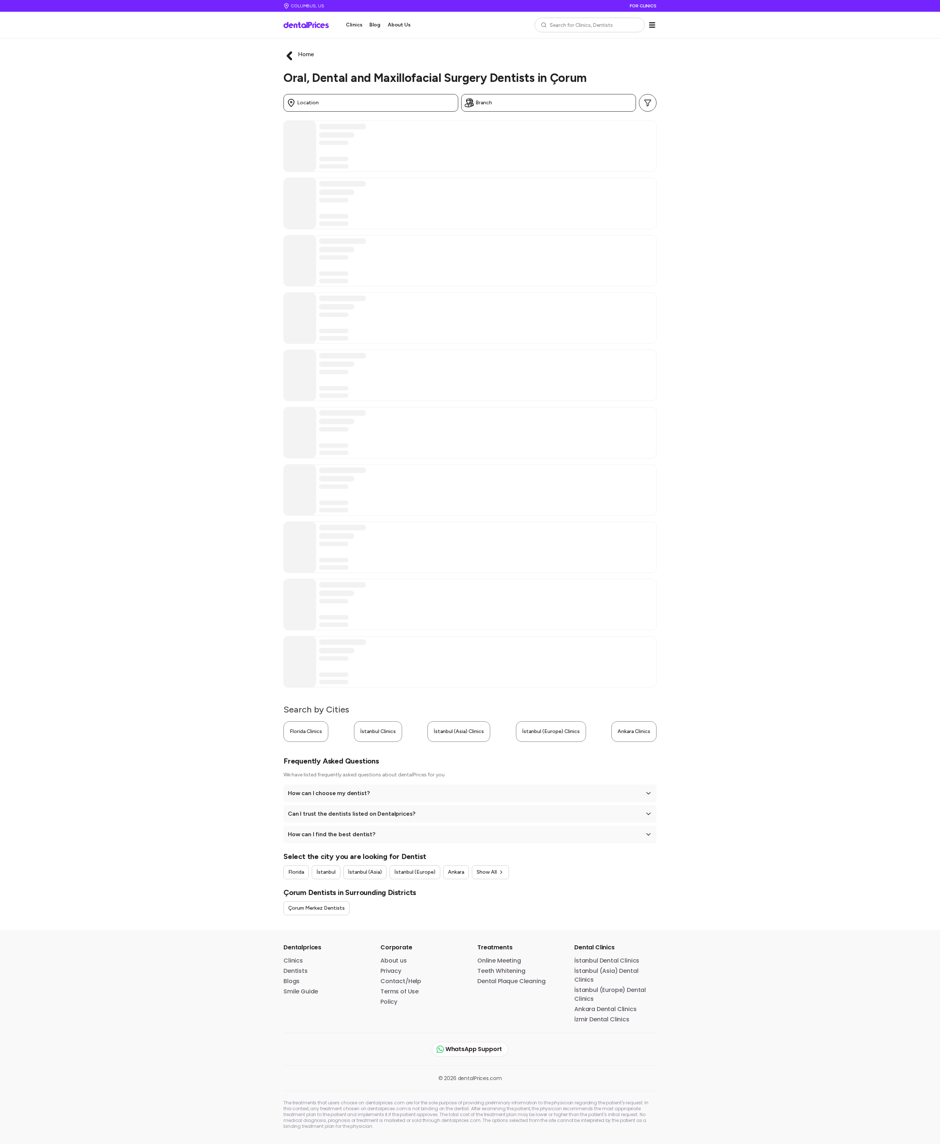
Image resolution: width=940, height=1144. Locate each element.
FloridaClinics (306, 731)
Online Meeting (499, 960)
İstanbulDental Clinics (606, 960)
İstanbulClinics (378, 731)
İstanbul (326, 872)
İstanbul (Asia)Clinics (459, 731)
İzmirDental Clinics (601, 1019)
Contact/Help (400, 981)
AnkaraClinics (634, 731)
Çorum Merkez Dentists (316, 908)
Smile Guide (300, 991)
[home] (308, 25)
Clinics (354, 25)
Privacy (390, 971)
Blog (374, 25)
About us (393, 960)
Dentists (295, 971)
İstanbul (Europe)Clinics (551, 731)
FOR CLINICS (643, 5)
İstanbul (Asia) (365, 872)
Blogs (291, 981)
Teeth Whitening (501, 971)
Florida (296, 872)
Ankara (456, 872)
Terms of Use (399, 991)
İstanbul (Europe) (414, 872)
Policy (388, 1001)
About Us (399, 25)
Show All (487, 872)
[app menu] (652, 25)
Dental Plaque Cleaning (511, 981)
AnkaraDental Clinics (605, 1009)
